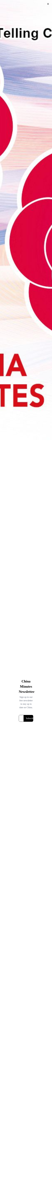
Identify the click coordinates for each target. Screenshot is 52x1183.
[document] (26, 591)
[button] (48, 4)
